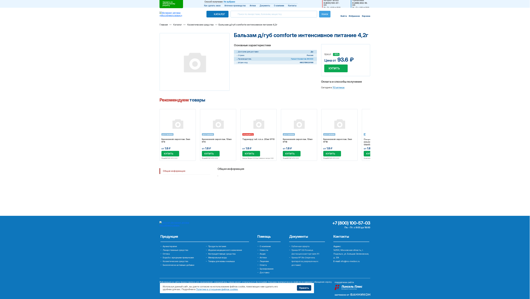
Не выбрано (229, 1)
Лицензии (264, 261)
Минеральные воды (217, 257)
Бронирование (266, 268)
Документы (265, 5)
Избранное (192, 112)
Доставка (264, 272)
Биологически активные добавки (178, 265)
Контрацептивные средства (222, 253)
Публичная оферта (300, 246)
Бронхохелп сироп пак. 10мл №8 (216, 140)
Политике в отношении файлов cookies (217, 289)
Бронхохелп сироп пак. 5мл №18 (337, 140)
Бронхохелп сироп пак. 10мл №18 (297, 140)
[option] (177, 135)
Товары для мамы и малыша (221, 261)
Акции (262, 253)
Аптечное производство (235, 5)
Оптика (166, 253)
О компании (279, 5)
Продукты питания (217, 246)
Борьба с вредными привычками (178, 257)
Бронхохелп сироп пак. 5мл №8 (175, 140)
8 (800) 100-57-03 (331, 4)
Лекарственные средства (175, 250)
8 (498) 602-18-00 (359, 4)
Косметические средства (175, 261)
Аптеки (253, 5)
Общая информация (174, 171)
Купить (334, 68)
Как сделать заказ (212, 5)
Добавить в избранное (326, 50)
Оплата (263, 265)
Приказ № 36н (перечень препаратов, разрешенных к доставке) (304, 261)
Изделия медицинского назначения (225, 250)
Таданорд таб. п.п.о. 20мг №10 (258, 139)
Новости (264, 250)
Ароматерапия (170, 246)
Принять (304, 288)
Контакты (292, 5)
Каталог (219, 14)
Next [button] (370, 134)
